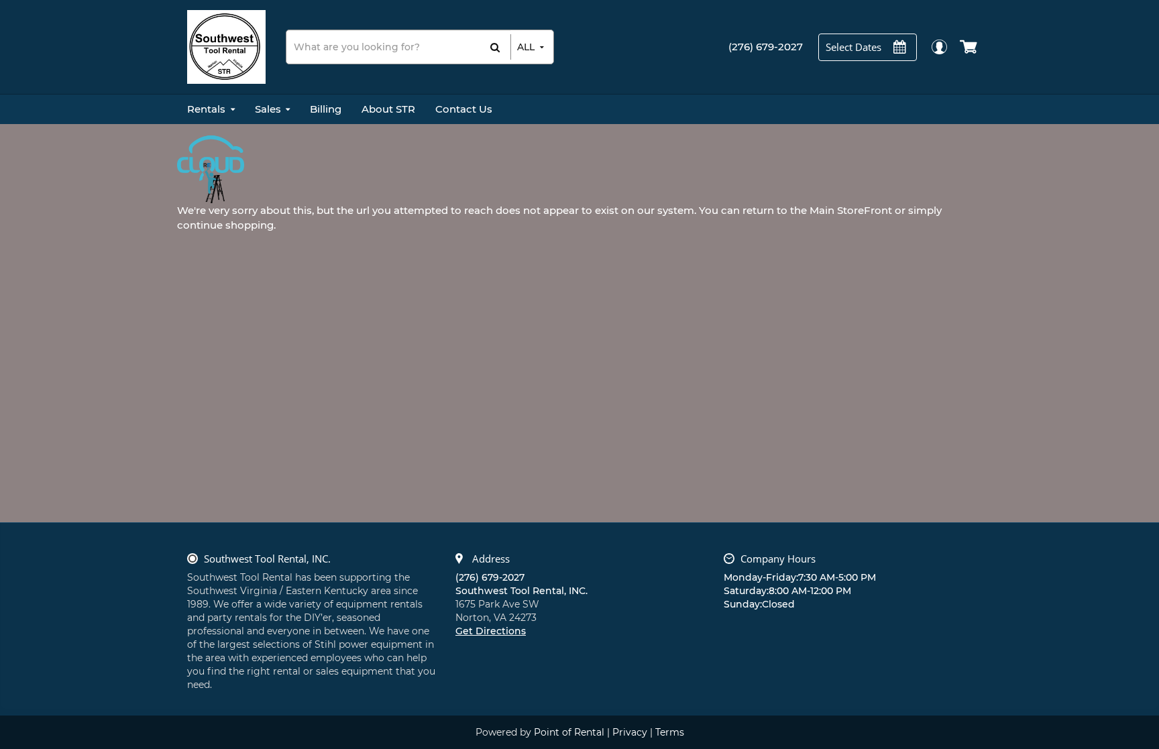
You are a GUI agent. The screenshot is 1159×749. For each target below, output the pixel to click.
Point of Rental (569, 732)
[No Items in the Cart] (969, 47)
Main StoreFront (851, 210)
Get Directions (490, 631)
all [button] (526, 47)
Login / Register (939, 47)
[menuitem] (211, 109)
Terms (669, 732)
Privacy (629, 732)
